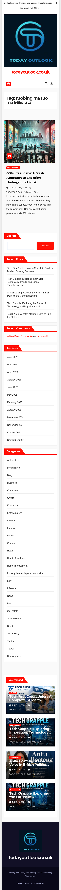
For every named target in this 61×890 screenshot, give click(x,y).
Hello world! (42, 336)
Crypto (10, 498)
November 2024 (15, 425)
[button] (46, 83)
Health (10, 550)
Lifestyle (11, 588)
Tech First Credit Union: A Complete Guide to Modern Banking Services (30, 700)
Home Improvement (17, 566)
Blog (9, 475)
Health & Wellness (16, 558)
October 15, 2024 (18, 188)
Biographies (13, 468)
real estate (12, 611)
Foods (10, 535)
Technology (13, 633)
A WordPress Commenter (20, 336)
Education (12, 505)
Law (9, 581)
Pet (9, 603)
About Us (28, 883)
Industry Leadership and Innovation (25, 573)
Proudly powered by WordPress (22, 873)
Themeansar (30, 876)
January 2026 (14, 380)
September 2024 (15, 440)
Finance (11, 528)
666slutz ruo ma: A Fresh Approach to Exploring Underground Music (25, 177)
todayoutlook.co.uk (30, 72)
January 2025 (14, 410)
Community (13, 490)
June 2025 (12, 387)
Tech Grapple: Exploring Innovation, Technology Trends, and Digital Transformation (25, 282)
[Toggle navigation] (28, 83)
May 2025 (12, 395)
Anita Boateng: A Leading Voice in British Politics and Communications (30, 764)
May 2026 (12, 364)
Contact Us (39, 883)
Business (12, 483)
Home (19, 883)
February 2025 (14, 402)
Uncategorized (14, 656)
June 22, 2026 (19, 705)
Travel (10, 648)
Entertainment (13, 167)
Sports (10, 626)
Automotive (13, 460)
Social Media (14, 618)
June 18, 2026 (19, 770)
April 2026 (12, 372)
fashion (11, 520)
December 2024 (15, 417)
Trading (11, 641)
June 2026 (12, 357)
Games (11, 543)
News (10, 596)
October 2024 (14, 432)
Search (11, 235)
